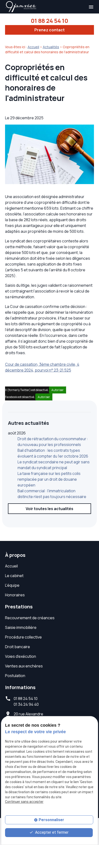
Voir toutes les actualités (49, 508)
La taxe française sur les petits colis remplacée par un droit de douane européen (49, 479)
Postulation (15, 675)
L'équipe (12, 585)
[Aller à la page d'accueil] (21, 7)
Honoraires (15, 595)
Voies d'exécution (20, 656)
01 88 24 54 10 (49, 21)
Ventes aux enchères (24, 666)
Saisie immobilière (21, 627)
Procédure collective (23, 637)
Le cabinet (14, 575)
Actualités (51, 47)
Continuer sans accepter (24, 802)
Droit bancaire (17, 646)
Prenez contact (49, 30)
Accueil (33, 47)
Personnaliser (51, 820)
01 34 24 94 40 (26, 704)
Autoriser (57, 390)
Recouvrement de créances (30, 617)
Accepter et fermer (51, 832)
